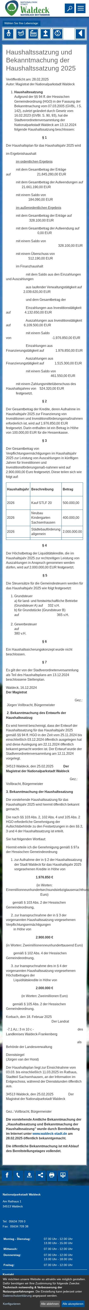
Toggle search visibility (68, 8)
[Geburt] (8, 33)
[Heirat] (20, 33)
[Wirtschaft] (33, 33)
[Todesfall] (45, 33)
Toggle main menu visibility (80, 8)
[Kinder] (57, 33)
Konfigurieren (11, 1303)
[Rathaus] (29, 1176)
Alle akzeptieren (73, 1303)
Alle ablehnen (50, 1303)
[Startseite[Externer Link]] (26, 8)
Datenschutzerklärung (17, 1295)
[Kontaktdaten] (18, 1176)
